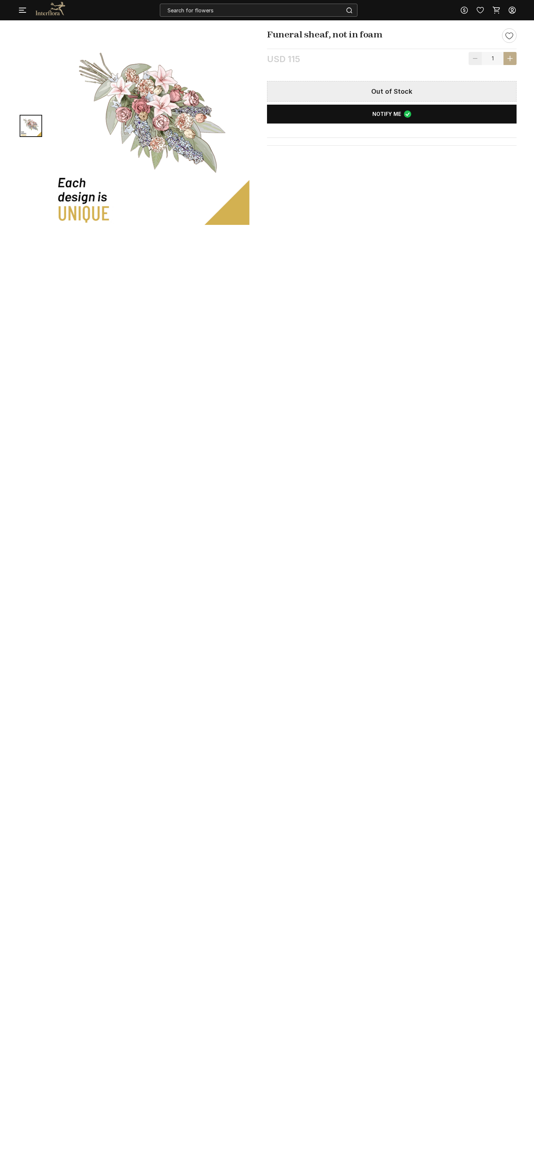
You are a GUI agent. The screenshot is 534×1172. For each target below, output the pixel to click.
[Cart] (496, 10)
